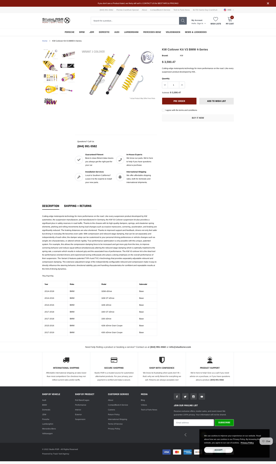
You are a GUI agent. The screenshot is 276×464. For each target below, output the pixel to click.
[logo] (56, 20)
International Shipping (117, 419)
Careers (111, 410)
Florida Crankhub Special (127, 10)
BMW (82, 32)
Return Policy (114, 414)
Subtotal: (166, 92)
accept (218, 450)
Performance (80, 405)
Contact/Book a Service (160, 10)
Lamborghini (131, 32)
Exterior (78, 414)
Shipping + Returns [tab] (78, 206)
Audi (116, 32)
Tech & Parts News (181, 10)
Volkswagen (173, 32)
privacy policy (247, 443)
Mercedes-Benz (152, 32)
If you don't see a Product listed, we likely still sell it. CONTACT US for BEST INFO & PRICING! (138, 3)
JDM (91, 32)
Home (44, 41)
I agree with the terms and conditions (181, 110)
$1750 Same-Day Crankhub (205, 10)
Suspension (80, 419)
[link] (50, 54)
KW (181, 55)
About (144, 10)
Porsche (69, 32)
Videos (144, 405)
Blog (143, 400)
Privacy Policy (114, 429)
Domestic (104, 32)
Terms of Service (115, 424)
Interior (78, 410)
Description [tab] (50, 206)
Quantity (166, 78)
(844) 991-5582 (87, 146)
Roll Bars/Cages (82, 400)
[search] (183, 21)
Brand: (165, 55)
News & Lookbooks (196, 32)
